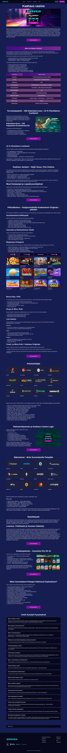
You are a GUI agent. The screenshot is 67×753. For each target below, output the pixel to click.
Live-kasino (26, 254)
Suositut (12, 254)
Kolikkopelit (53, 254)
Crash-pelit (40, 254)
